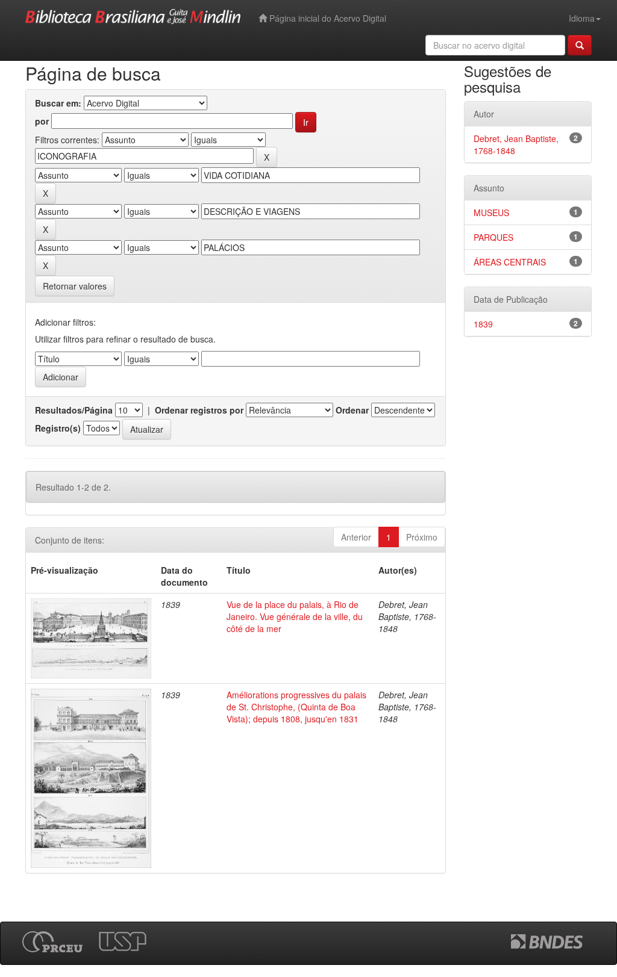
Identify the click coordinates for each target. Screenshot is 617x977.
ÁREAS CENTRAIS (510, 262)
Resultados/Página (74, 410)
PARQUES (493, 237)
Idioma (582, 18)
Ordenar (352, 410)
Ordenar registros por (199, 410)
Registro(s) (58, 428)
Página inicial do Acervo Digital (326, 18)
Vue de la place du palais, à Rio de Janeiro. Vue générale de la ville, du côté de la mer (295, 616)
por (42, 121)
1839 (483, 324)
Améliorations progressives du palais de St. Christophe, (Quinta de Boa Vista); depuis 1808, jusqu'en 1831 (296, 707)
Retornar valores (75, 286)
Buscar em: (58, 103)
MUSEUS (491, 212)
